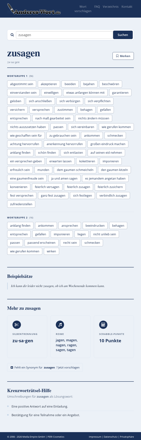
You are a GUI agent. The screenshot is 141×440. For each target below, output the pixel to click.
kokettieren (87, 161)
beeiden (70, 84)
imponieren (111, 161)
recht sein (70, 243)
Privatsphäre (127, 436)
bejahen (89, 84)
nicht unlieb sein (104, 234)
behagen (86, 110)
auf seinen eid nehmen (106, 153)
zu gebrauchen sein (62, 136)
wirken (51, 251)
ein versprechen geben (26, 161)
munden (43, 170)
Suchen (123, 35)
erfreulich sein (20, 170)
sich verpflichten (99, 101)
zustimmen (65, 110)
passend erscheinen (41, 243)
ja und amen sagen (64, 178)
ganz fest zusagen (53, 195)
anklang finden (20, 153)
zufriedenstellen (21, 204)
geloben (15, 101)
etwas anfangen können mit (85, 93)
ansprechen (70, 226)
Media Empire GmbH (33, 436)
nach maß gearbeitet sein (52, 118)
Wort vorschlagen (83, 9)
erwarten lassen (60, 161)
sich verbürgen (69, 101)
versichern (17, 110)
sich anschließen (40, 101)
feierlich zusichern (110, 187)
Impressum (95, 436)
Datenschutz (111, 436)
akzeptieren (49, 84)
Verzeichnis (111, 7)
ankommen (92, 136)
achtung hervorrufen (24, 144)
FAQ (97, 7)
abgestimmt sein (21, 84)
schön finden (47, 153)
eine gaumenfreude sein (27, 178)
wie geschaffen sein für (26, 136)
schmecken (115, 136)
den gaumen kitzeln (114, 170)
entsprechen (19, 118)
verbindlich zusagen (113, 195)
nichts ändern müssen (93, 118)
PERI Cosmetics (56, 436)
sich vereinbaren (82, 127)
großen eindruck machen (108, 144)
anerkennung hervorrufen (65, 144)
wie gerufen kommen (116, 127)
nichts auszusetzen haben (28, 127)
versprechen (41, 110)
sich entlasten (73, 153)
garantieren (120, 93)
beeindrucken (95, 226)
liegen (81, 234)
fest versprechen (21, 195)
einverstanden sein (23, 93)
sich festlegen (82, 195)
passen (58, 127)
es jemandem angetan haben (105, 178)
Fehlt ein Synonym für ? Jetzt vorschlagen (47, 367)
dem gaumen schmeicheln (75, 170)
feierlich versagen (47, 187)
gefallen (105, 110)
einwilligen (51, 93)
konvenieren (18, 187)
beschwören (110, 84)
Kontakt (127, 7)
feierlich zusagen (78, 187)
